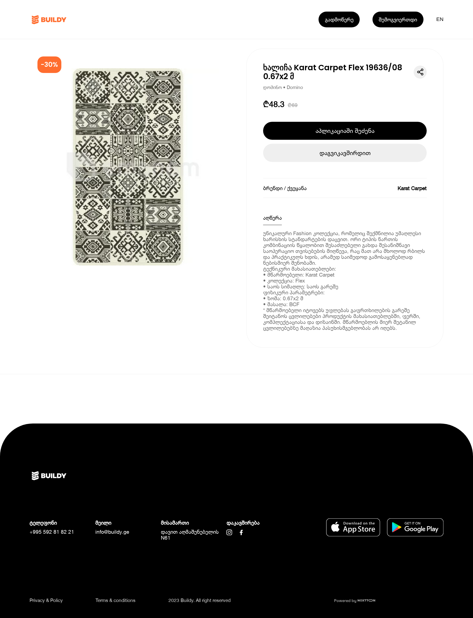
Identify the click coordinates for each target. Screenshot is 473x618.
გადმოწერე (339, 19)
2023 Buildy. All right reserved (200, 600)
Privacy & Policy (46, 600)
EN (439, 19)
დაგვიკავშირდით (345, 152)
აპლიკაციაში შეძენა (345, 130)
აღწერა (272, 217)
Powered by (345, 600)
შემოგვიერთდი (398, 19)
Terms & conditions (115, 600)
